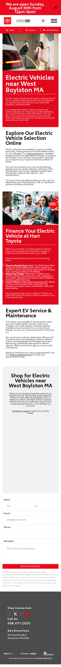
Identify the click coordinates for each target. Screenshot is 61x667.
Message (9, 541)
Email (7, 513)
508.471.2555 (19, 623)
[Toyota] (7, 20)
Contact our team (20, 410)
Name (7, 499)
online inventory (34, 153)
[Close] (55, 7)
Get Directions (51, 30)
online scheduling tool (21, 354)
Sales (11, 30)
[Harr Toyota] (25, 20)
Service (31, 30)
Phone (7, 527)
